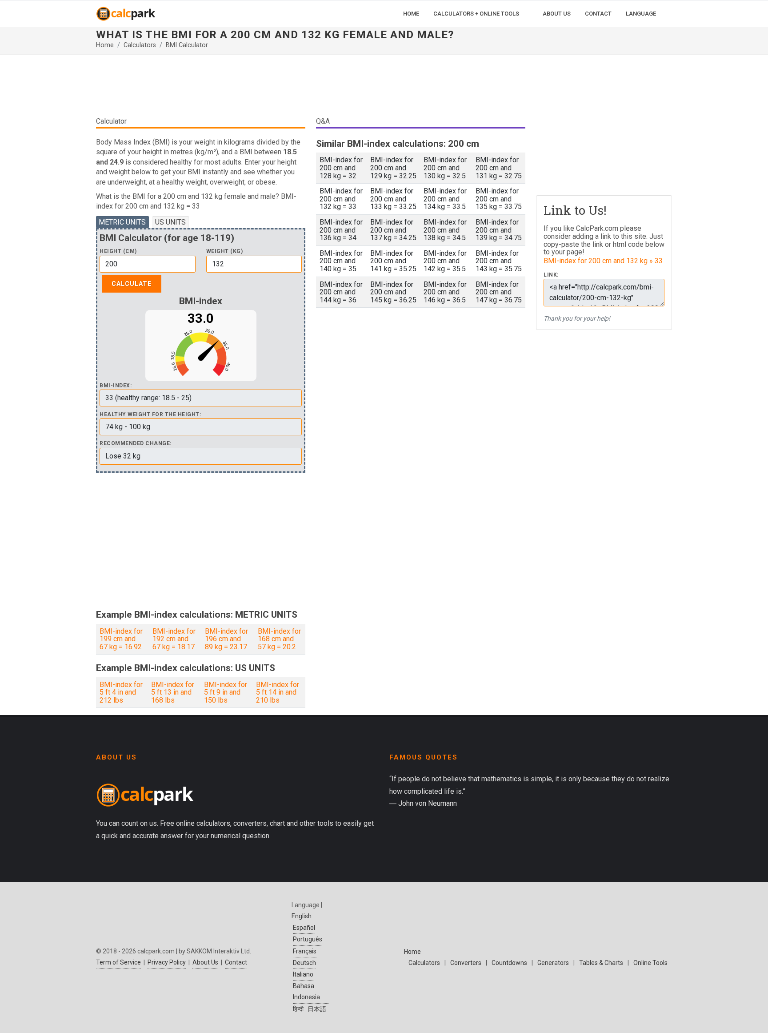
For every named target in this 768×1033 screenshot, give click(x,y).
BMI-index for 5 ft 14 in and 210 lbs (277, 692)
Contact (236, 962)
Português (307, 939)
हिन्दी (298, 1009)
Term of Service (118, 962)
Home (105, 45)
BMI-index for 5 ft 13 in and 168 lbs (172, 692)
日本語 (317, 1009)
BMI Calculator (187, 45)
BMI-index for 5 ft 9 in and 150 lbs (225, 692)
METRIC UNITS (122, 222)
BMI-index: (116, 386)
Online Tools (650, 962)
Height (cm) (118, 251)
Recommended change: (136, 443)
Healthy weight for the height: (150, 415)
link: (551, 275)
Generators (553, 962)
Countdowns (509, 962)
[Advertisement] (310, 89)
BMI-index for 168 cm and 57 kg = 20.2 (279, 639)
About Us (205, 962)
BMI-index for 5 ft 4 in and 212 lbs (121, 692)
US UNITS (170, 222)
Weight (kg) (224, 251)
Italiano (303, 974)
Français (304, 951)
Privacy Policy (167, 962)
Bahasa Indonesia (306, 991)
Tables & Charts (601, 962)
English (302, 916)
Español (304, 927)
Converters (465, 962)
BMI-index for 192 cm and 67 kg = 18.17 (174, 639)
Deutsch (304, 962)
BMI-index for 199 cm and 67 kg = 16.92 (121, 639)
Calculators (140, 45)
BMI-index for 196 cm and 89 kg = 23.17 (226, 639)
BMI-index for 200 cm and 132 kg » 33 (603, 261)
